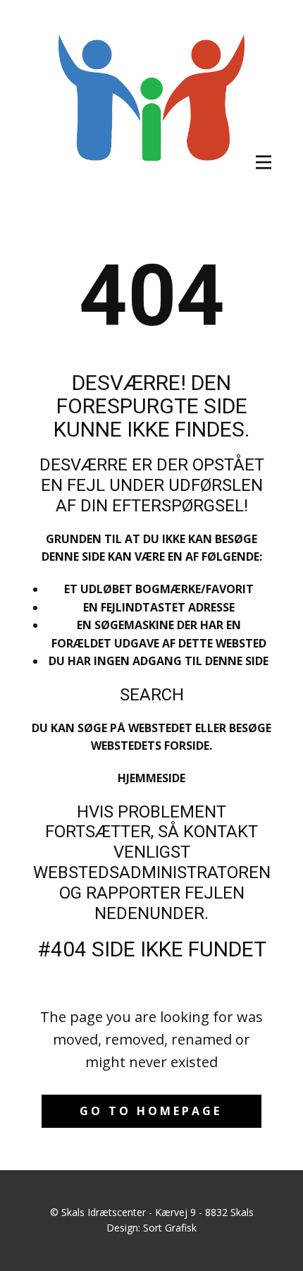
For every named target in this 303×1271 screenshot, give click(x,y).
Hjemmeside (151, 778)
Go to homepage (151, 1111)
